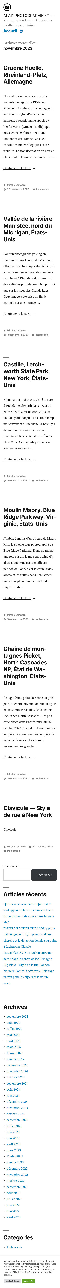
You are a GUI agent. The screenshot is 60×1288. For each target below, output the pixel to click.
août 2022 (13, 1193)
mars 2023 (14, 1150)
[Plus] (21, 31)
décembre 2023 (17, 1101)
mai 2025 (13, 1035)
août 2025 (13, 1023)
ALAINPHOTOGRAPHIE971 (26, 15)
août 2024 (13, 1089)
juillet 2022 (14, 1199)
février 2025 (15, 1053)
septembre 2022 (17, 1187)
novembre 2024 (17, 1071)
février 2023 (15, 1156)
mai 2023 (13, 1138)
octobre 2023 (15, 1114)
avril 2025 (13, 1041)
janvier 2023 (15, 1162)
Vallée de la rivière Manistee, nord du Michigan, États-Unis (27, 229)
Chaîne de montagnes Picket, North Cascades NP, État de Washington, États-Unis (25, 665)
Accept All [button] (28, 1281)
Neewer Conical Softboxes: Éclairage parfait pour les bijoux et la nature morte (28, 977)
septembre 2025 (17, 1016)
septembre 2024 (17, 1083)
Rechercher (11, 866)
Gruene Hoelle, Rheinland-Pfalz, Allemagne (25, 74)
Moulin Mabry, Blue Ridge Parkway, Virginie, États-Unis (29, 517)
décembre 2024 (17, 1065)
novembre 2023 (17, 1108)
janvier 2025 (15, 1059)
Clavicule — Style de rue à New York (27, 811)
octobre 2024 (15, 1077)
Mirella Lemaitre (16, 184)
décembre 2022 (17, 1168)
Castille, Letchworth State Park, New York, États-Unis (26, 374)
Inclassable (42, 189)
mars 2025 (14, 1047)
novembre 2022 (17, 1175)
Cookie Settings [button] (12, 1281)
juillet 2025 (14, 1029)
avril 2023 (13, 1144)
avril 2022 (13, 1217)
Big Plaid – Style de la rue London (26, 965)
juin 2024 (13, 1095)
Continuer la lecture (19, 168)
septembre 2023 (17, 1120)
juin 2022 (13, 1205)
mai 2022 (13, 1211)
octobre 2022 (15, 1181)
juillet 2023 (14, 1126)
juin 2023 (13, 1132)
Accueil (10, 31)
